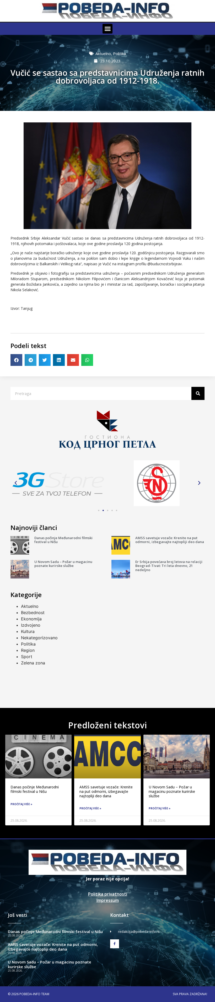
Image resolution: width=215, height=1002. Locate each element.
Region (28, 650)
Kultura (28, 631)
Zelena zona (33, 662)
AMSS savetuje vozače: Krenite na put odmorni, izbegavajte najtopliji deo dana (169, 539)
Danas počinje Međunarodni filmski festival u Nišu (63, 539)
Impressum (107, 900)
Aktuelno (103, 53)
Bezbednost (33, 612)
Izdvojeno (30, 625)
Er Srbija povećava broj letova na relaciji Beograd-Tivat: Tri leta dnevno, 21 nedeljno (168, 565)
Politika (119, 53)
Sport (26, 656)
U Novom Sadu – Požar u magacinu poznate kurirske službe (63, 563)
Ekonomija (31, 618)
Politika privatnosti (107, 894)
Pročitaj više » (21, 804)
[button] (107, 29)
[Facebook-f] (114, 943)
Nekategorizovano (39, 637)
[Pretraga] (198, 393)
